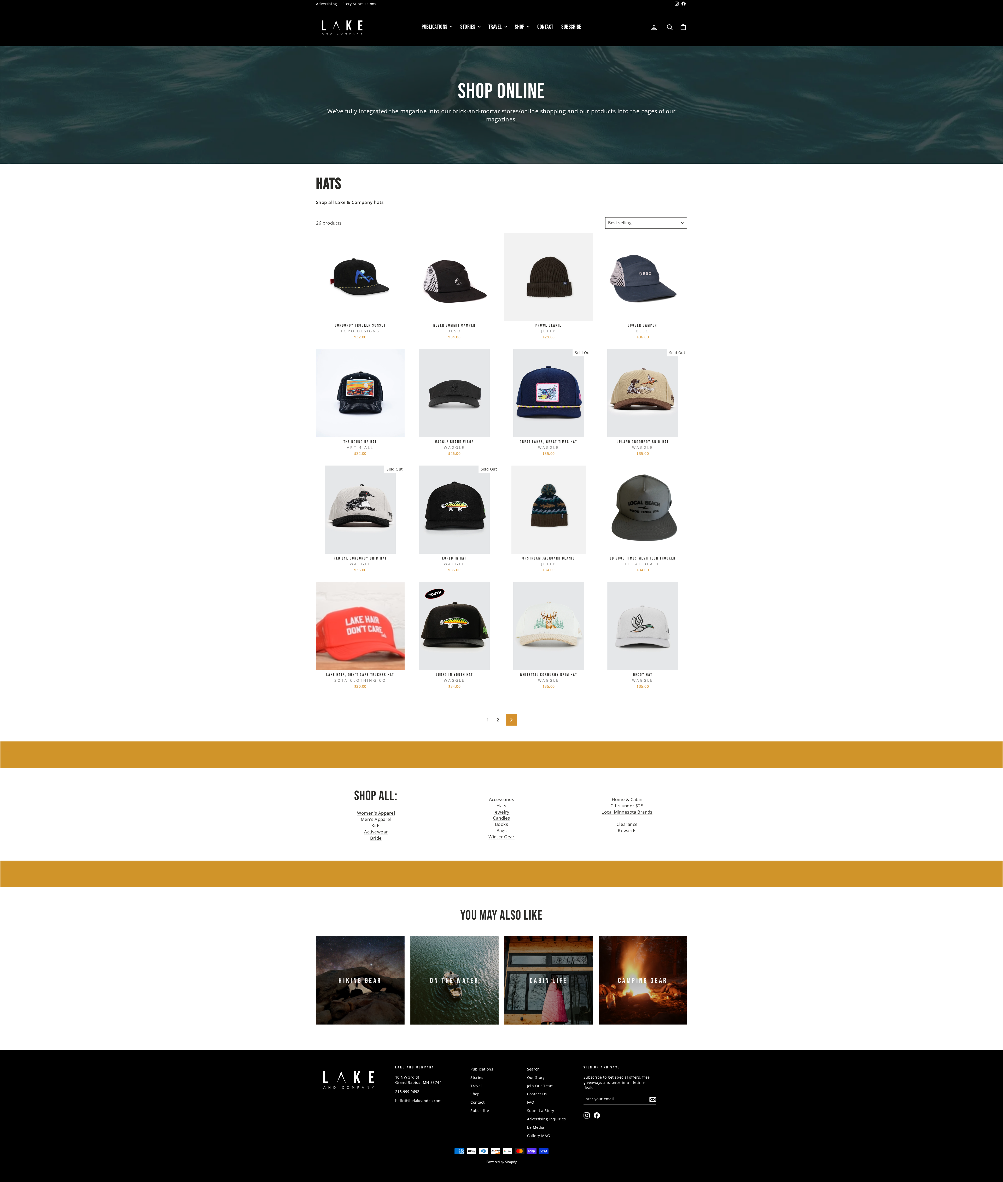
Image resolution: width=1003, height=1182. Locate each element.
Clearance (627, 824)
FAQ (530, 1102)
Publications (435, 27)
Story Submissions (359, 3)
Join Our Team (540, 1085)
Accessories (501, 799)
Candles (501, 818)
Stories (468, 27)
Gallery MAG (538, 1135)
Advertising (326, 3)
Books (501, 824)
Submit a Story (540, 1110)
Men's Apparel (376, 819)
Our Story (536, 1077)
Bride (376, 838)
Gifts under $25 (627, 806)
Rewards (627, 830)
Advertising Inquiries (546, 1118)
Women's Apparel (376, 813)
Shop (520, 27)
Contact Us (537, 1093)
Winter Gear (501, 837)
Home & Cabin (627, 799)
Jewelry (501, 812)
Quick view (360, 315)
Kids (375, 825)
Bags (502, 830)
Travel (495, 27)
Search (533, 1069)
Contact (545, 27)
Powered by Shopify (501, 1162)
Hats (501, 806)
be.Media (535, 1127)
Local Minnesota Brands (627, 812)
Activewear (376, 832)
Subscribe (571, 27)
